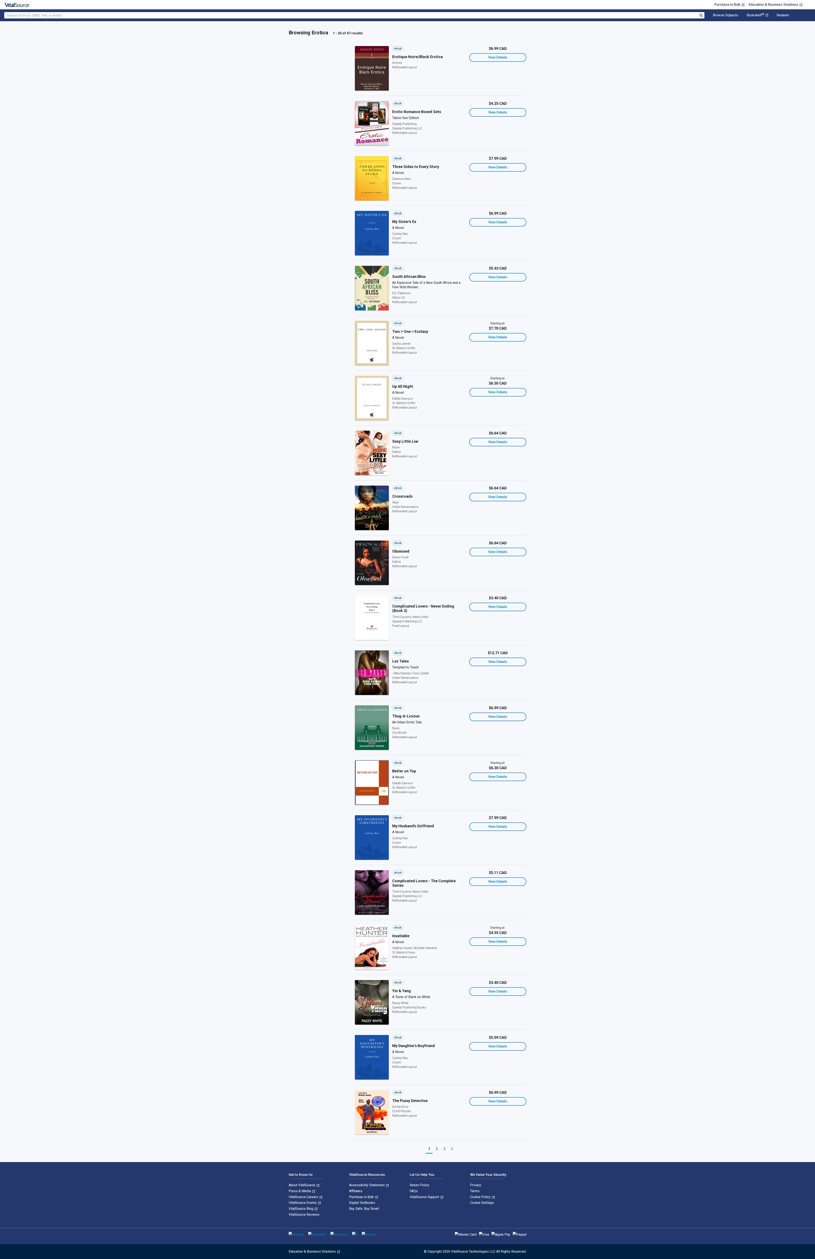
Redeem (783, 15)
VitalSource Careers (304, 1197)
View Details (497, 57)
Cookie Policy (481, 1197)
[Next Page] (452, 1149)
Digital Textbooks (362, 1203)
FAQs (414, 1191)
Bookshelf (755, 15)
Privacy (475, 1185)
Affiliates (355, 1191)
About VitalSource (302, 1185)
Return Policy (419, 1185)
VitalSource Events (303, 1203)
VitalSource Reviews (304, 1215)
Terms (474, 1191)
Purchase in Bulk (727, 5)
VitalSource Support (425, 1197)
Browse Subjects (725, 15)
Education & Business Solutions (774, 5)
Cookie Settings (482, 1203)
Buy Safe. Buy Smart (364, 1209)
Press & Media (300, 1191)
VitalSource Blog (301, 1209)
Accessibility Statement (367, 1185)
